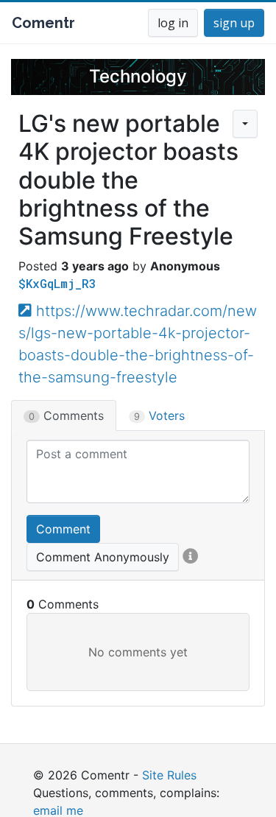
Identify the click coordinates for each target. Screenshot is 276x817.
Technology (138, 76)
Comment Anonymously (102, 557)
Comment (63, 529)
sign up (234, 23)
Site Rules (169, 775)
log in (173, 23)
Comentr (43, 23)
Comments (66, 415)
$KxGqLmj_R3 (57, 283)
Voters (159, 415)
